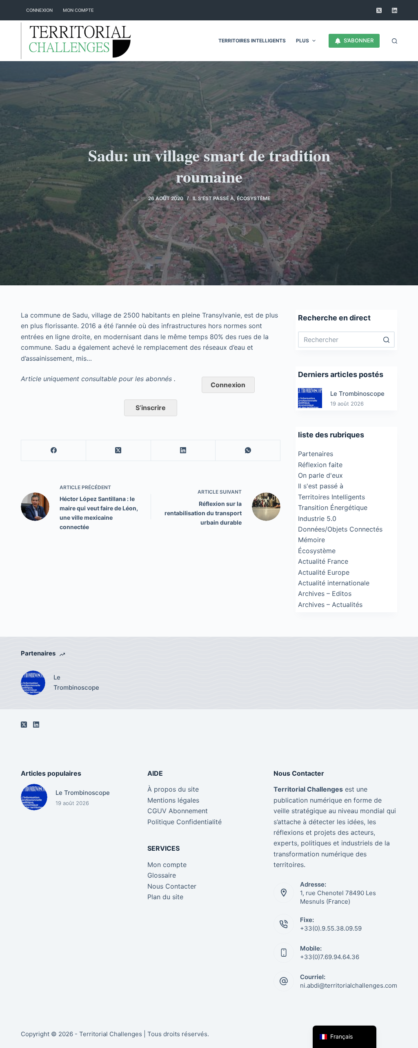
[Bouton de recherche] (386, 339)
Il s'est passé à (213, 198)
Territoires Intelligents (331, 497)
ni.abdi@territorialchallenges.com (348, 985)
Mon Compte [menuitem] (78, 10)
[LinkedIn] (394, 10)
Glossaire (161, 875)
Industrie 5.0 (317, 518)
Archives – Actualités (330, 604)
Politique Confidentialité (184, 822)
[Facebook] (53, 450)
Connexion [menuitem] (39, 10)
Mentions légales (173, 800)
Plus (302, 41)
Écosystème (253, 198)
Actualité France (323, 561)
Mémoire (311, 540)
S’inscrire (151, 408)
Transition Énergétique (332, 507)
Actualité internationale (333, 583)
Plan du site (165, 897)
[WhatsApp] (248, 450)
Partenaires (315, 454)
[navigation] (344, 1037)
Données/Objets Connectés (340, 529)
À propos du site (173, 789)
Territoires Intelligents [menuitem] (252, 41)
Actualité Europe (323, 572)
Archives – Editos (324, 593)
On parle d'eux (320, 475)
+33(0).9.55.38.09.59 (331, 928)
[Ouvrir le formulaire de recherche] (394, 41)
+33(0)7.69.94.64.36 (329, 957)
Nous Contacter (171, 886)
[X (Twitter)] (379, 10)
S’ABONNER (359, 40)
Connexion (228, 385)
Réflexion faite (320, 465)
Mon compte (167, 864)
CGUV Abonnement (177, 811)
